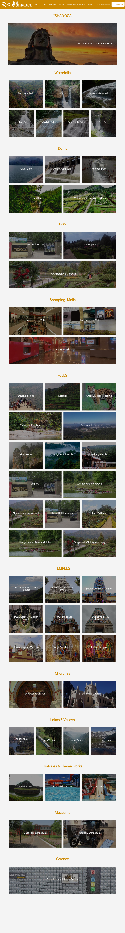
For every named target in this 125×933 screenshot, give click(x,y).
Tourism (61, 4)
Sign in (101, 4)
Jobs (44, 4)
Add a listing (119, 4)
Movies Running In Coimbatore (76, 4)
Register (107, 4)
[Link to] (62, 44)
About (90, 4)
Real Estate (52, 4)
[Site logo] (17, 4)
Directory (37, 4)
